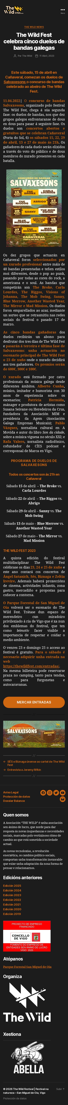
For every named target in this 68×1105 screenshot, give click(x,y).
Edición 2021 (12, 904)
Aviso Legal (11, 792)
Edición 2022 (12, 899)
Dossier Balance (14, 800)
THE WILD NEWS (34, 27)
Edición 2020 (12, 909)
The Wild (27, 55)
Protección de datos (16, 796)
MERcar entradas (34, 702)
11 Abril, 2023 (47, 55)
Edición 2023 (12, 895)
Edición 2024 (12, 890)
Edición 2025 (12, 885)
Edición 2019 (12, 914)
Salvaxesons (15, 82)
